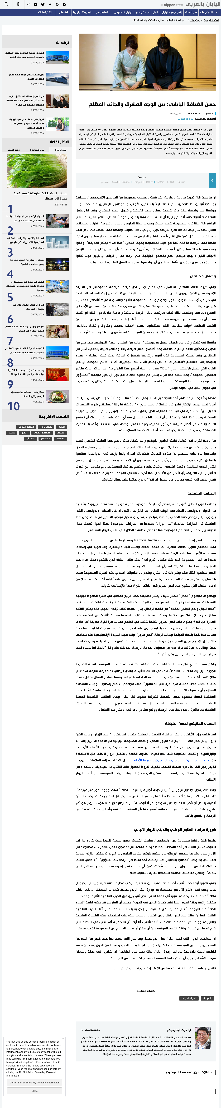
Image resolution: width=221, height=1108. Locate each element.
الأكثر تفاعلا (45, 12)
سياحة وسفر (143, 12)
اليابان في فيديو (123, 12)
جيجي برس (46, 427)
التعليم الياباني (26, 427)
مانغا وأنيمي (103, 12)
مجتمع (209, 113)
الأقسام (63, 12)
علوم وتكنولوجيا (82, 12)
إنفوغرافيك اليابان (172, 12)
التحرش (30, 438)
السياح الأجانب (189, 998)
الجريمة (61, 438)
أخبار (155, 12)
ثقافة (62, 427)
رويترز (12, 432)
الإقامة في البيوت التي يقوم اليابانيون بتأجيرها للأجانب (171, 760)
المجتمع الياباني (42, 432)
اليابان (24, 432)
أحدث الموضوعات (209, 12)
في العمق (191, 12)
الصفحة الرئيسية (211, 20)
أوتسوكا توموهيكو (196, 118)
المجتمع (45, 438)
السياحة (207, 998)
